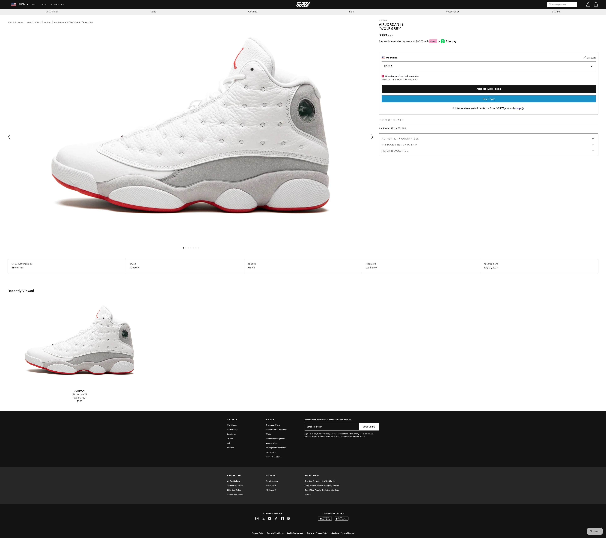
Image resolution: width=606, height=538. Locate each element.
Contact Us (271, 452)
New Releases (272, 481)
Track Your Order (273, 424)
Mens (29, 22)
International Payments (275, 438)
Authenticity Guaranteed (400, 138)
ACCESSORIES (453, 11)
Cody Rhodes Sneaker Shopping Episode (322, 485)
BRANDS (556, 11)
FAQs (268, 434)
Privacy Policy (258, 532)
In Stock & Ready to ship (399, 144)
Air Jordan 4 (271, 490)
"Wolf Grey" (79, 397)
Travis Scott (271, 485)
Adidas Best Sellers (235, 494)
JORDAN (79, 390)
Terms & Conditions (275, 532)
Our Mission (232, 424)
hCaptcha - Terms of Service (342, 532)
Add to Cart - (488, 89)
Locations (231, 434)
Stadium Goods (16, 22)
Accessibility (271, 443)
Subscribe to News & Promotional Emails (328, 419)
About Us (232, 419)
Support (271, 419)
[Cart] (595, 4)
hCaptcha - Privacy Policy (317, 532)
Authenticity (58, 4)
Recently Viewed (21, 290)
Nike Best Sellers (234, 490)
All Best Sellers (233, 481)
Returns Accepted (395, 150)
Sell (44, 4)
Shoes (38, 22)
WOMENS (252, 11)
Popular (271, 475)
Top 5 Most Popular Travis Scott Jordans (322, 490)
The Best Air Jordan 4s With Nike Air (320, 481)
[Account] (588, 4)
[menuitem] (33, 4)
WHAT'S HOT (52, 11)
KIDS (351, 11)
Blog (33, 4)
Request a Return (273, 456)
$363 (79, 401)
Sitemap (230, 447)
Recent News (312, 475)
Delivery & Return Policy (276, 429)
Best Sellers (234, 475)
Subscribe (369, 426)
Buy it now (489, 99)
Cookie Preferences (295, 532)
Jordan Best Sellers (235, 485)
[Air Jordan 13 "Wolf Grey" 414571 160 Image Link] (80, 344)
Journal (230, 438)
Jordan (48, 22)
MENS (153, 11)
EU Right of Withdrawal (276, 447)
